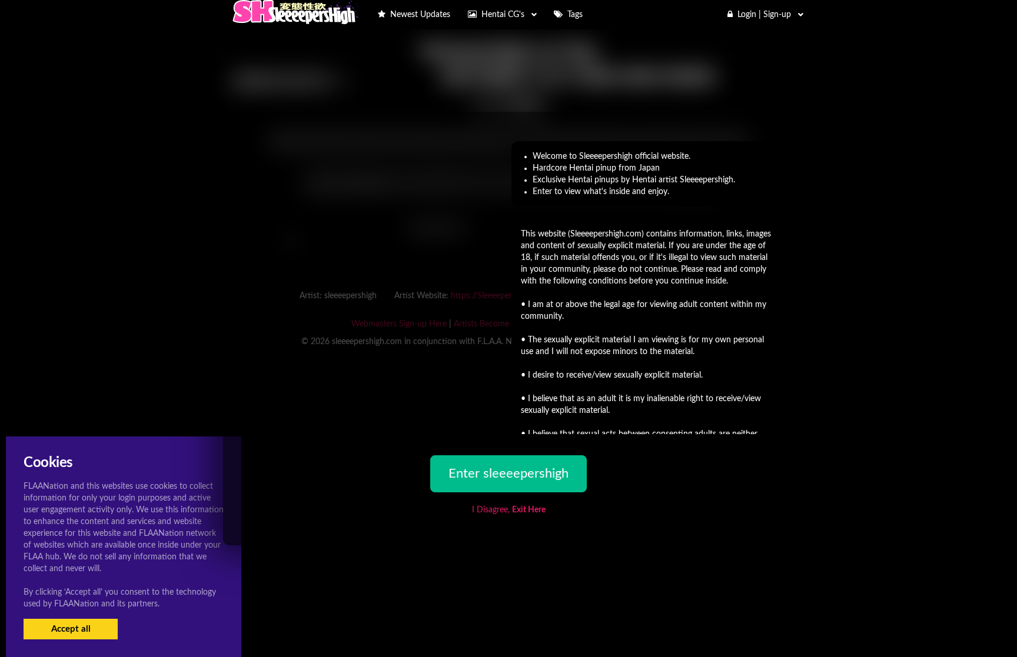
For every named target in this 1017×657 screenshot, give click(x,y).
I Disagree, (509, 510)
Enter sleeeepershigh (508, 473)
